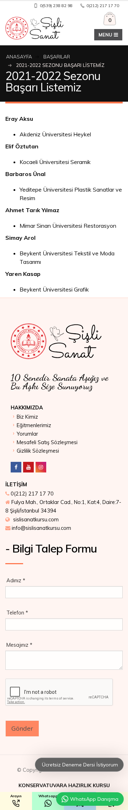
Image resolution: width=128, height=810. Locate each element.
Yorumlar (27, 434)
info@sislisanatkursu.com (41, 528)
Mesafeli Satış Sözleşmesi (47, 442)
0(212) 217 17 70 (32, 494)
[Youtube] (28, 467)
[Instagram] (41, 467)
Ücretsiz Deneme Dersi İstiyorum (79, 764)
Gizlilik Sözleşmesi (38, 451)
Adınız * (15, 580)
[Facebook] (16, 467)
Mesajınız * (19, 645)
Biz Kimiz (27, 417)
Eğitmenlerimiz (34, 425)
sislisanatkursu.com (36, 519)
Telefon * (17, 613)
